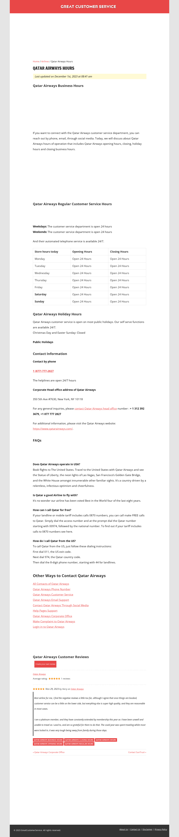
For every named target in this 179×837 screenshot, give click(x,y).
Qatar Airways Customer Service (53, 594)
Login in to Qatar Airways (48, 627)
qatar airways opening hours (48, 744)
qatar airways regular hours (79, 744)
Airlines (45, 61)
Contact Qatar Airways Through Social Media (61, 605)
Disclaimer (147, 829)
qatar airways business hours (48, 740)
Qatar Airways (39, 674)
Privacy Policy (161, 829)
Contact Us (135, 829)
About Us (123, 829)
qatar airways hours (106, 740)
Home (36, 61)
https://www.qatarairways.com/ (53, 429)
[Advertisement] (89, 40)
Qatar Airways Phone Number (51, 589)
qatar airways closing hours (79, 740)
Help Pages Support (45, 610)
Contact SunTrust (136, 752)
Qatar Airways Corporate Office (52, 616)
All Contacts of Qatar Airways (51, 584)
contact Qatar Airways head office (96, 408)
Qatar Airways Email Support (51, 600)
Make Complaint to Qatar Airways (54, 621)
